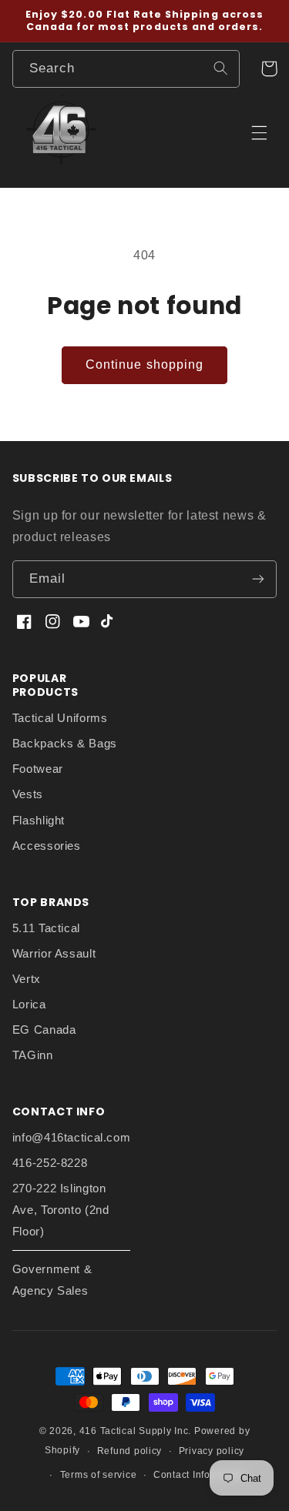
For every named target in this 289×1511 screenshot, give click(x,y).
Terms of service (98, 1474)
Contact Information (199, 1474)
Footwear (37, 769)
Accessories (46, 846)
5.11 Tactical (46, 928)
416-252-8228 (50, 1163)
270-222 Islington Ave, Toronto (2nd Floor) (60, 1210)
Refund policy (130, 1451)
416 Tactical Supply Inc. (135, 1431)
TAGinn (32, 1055)
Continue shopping (144, 364)
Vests (27, 794)
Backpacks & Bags (64, 743)
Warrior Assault (54, 954)
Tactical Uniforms (60, 718)
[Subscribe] (258, 579)
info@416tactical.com (71, 1138)
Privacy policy (211, 1451)
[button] (269, 68)
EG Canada (44, 1030)
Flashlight (38, 820)
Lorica (29, 1004)
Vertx (26, 979)
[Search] (220, 68)
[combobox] (126, 69)
